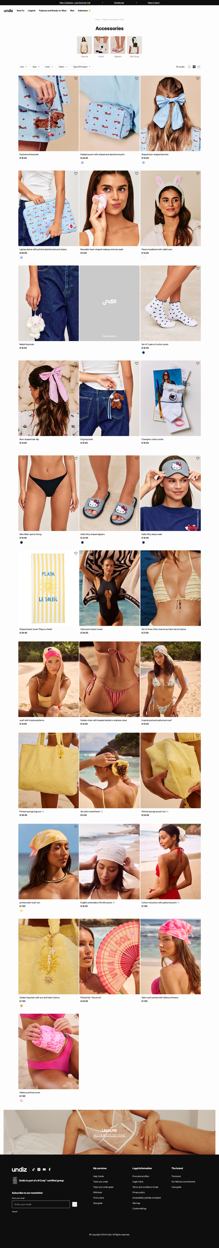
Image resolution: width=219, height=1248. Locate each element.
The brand (176, 1176)
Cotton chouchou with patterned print (159, 902)
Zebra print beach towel (91, 629)
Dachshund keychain (29, 154)
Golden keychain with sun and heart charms (40, 997)
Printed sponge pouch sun (154, 811)
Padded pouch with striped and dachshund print (102, 154)
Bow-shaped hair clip (29, 439)
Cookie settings (139, 1208)
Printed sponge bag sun (31, 811)
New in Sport (154, 2)
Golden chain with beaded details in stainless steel (103, 720)
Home (97, 19)
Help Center (98, 1176)
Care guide (176, 1187)
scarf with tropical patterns (32, 720)
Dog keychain (86, 439)
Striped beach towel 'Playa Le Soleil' (36, 629)
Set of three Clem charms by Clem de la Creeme (164, 629)
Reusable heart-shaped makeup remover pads (101, 249)
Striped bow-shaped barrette (155, 154)
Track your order (100, 1181)
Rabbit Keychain (27, 344)
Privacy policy (138, 1192)
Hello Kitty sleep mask (152, 534)
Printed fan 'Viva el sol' (90, 997)
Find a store (98, 1197)
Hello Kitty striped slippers (92, 534)
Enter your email (18, 1198)
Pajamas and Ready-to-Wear (113, 19)
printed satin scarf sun (30, 902)
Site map (136, 1203)
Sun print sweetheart (90, 811)
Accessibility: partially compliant (146, 1197)
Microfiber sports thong (30, 534)
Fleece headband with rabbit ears (157, 249)
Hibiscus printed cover (30, 1092)
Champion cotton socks (152, 439)
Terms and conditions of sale (145, 1187)
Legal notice (137, 1181)
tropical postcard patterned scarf (157, 720)
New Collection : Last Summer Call (75, 2)
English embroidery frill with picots (96, 902)
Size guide (97, 1203)
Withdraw (97, 1192)
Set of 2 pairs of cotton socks (155, 344)
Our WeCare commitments (183, 1181)
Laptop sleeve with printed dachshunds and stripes (43, 249)
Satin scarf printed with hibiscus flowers (160, 997)
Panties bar (119, 2)
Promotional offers (140, 1176)
